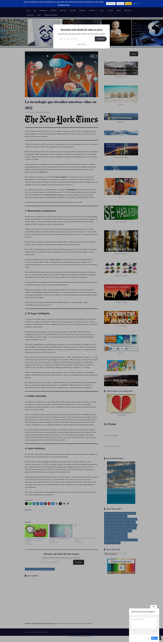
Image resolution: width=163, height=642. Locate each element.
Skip (148, 638)
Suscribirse (100, 39)
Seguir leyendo (81, 44)
